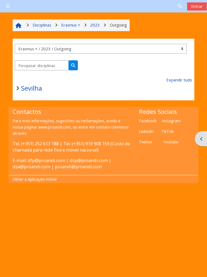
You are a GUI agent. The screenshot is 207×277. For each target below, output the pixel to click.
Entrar (197, 6)
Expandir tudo (179, 80)
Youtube (170, 141)
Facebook (148, 120)
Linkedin (146, 131)
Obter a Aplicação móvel (35, 179)
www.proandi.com (54, 127)
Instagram (171, 120)
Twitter (146, 141)
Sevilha (31, 88)
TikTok (167, 131)
